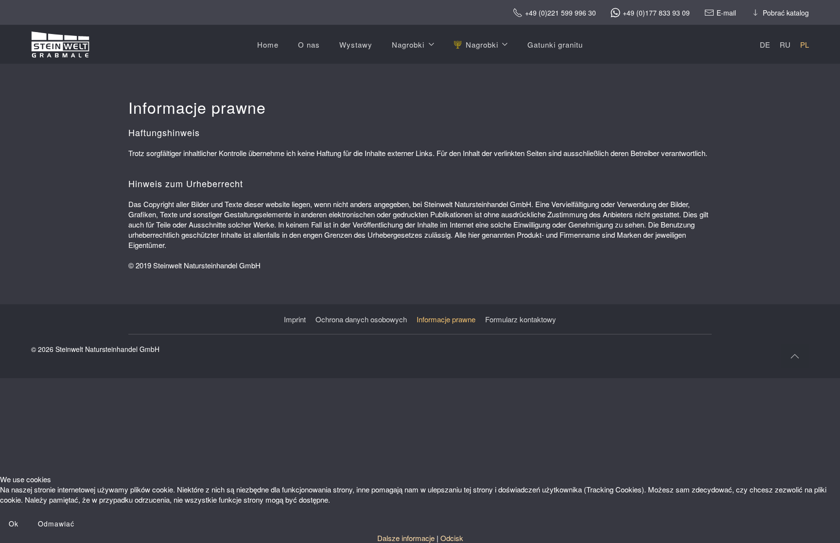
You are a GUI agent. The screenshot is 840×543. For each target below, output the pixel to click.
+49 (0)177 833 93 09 (656, 12)
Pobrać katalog (786, 12)
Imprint (295, 319)
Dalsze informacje (406, 538)
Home (268, 44)
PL (804, 44)
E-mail (726, 12)
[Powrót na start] (60, 44)
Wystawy (355, 44)
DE (765, 44)
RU (785, 44)
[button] (795, 356)
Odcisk (451, 538)
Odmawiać (56, 523)
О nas (309, 44)
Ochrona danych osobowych (361, 319)
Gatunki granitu (555, 44)
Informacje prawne (446, 319)
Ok (13, 523)
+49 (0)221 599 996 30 (560, 12)
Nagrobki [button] (408, 44)
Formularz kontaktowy (520, 319)
